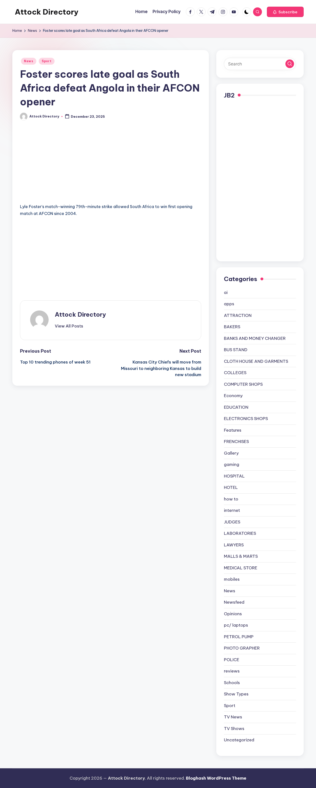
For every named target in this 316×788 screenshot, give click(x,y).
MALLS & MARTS (241, 556)
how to (231, 499)
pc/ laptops (236, 625)
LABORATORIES (240, 533)
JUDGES (232, 522)
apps (229, 304)
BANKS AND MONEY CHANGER (255, 338)
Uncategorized (239, 740)
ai (226, 292)
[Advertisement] (110, 166)
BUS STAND (235, 349)
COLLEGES (235, 372)
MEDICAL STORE (240, 568)
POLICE (231, 659)
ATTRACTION (238, 315)
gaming (231, 464)
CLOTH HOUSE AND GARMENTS (256, 361)
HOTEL (231, 487)
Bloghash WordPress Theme (216, 778)
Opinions (233, 613)
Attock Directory (47, 12)
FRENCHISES (236, 441)
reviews (232, 671)
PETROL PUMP (239, 636)
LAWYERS (234, 545)
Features (232, 430)
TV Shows (234, 728)
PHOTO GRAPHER (242, 648)
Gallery (231, 453)
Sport (47, 61)
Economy (233, 395)
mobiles (232, 579)
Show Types (236, 694)
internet (232, 510)
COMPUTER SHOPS (243, 384)
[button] (285, 12)
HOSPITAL (234, 476)
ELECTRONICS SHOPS (246, 418)
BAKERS (232, 326)
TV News (233, 717)
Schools (232, 682)
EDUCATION (236, 407)
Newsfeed (234, 602)
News (28, 61)
